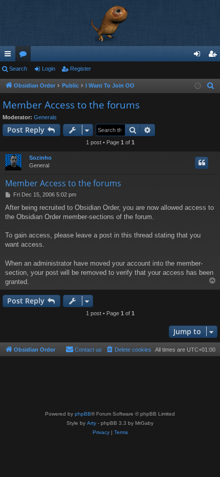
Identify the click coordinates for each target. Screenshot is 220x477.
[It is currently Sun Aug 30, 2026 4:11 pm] (197, 86)
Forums (25, 55)
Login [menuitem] (199, 55)
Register (80, 69)
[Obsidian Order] (110, 23)
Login (48, 69)
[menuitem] (210, 86)
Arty (91, 423)
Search (18, 69)
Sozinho (40, 158)
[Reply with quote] (201, 163)
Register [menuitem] (214, 55)
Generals (45, 117)
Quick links (9, 55)
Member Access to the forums (71, 105)
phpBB (83, 414)
